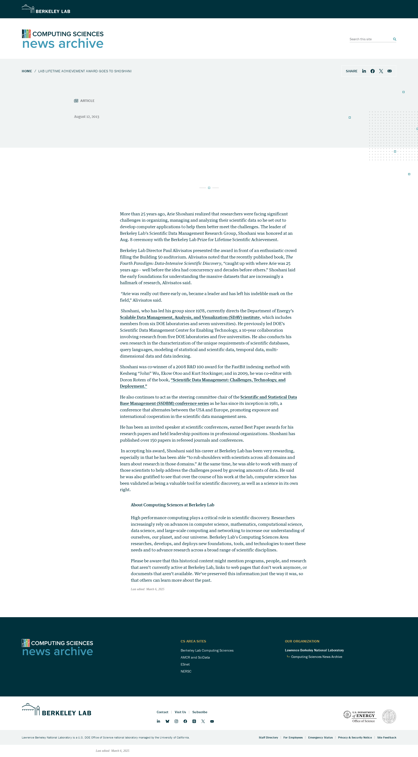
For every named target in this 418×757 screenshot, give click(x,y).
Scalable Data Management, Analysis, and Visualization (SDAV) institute (190, 317)
